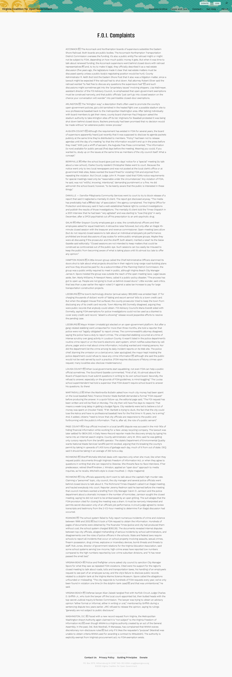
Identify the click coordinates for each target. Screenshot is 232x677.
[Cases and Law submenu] (188, 9)
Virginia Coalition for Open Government (27, 8)
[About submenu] (229, 9)
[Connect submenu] (202, 9)
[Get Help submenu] (217, 9)
